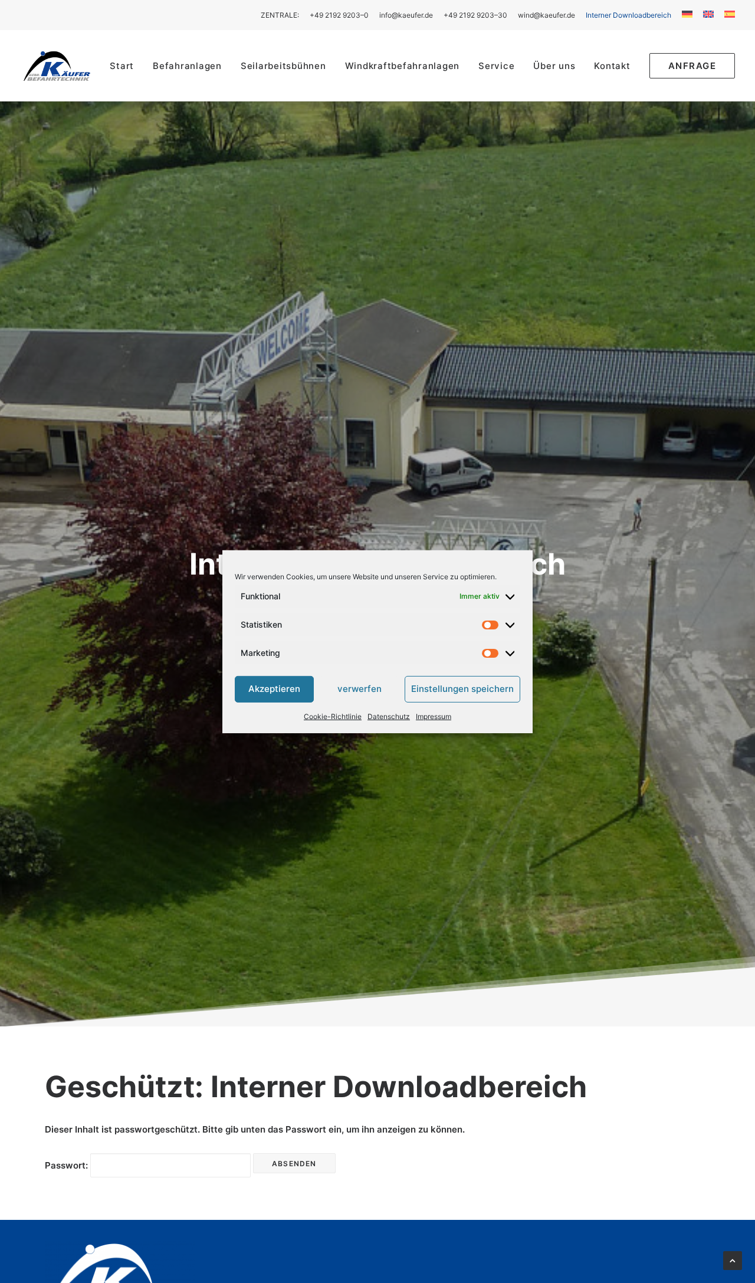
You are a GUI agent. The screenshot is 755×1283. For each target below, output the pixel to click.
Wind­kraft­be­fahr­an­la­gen (402, 65)
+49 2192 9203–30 (475, 15)
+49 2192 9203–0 (339, 15)
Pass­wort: (67, 1165)
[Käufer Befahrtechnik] (57, 65)
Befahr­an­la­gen (187, 65)
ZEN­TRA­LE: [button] (280, 15)
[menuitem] (282, 15)
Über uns (554, 65)
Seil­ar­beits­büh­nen (283, 65)
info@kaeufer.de (406, 15)
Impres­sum (433, 715)
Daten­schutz (388, 715)
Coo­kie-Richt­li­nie (333, 715)
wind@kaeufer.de (546, 15)
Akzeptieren (274, 688)
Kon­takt (612, 65)
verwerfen (359, 688)
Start (122, 65)
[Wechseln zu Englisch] (708, 14)
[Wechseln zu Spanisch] (727, 14)
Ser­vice (496, 65)
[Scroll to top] (732, 1259)
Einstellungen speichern (462, 688)
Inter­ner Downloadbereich (628, 15)
